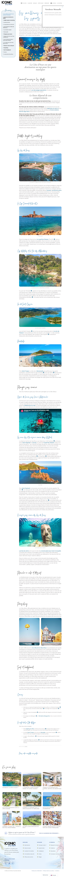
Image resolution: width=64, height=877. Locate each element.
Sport (25, 746)
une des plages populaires (38, 90)
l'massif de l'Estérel (48, 442)
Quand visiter (41, 848)
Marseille (43, 732)
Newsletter (53, 851)
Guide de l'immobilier (29, 851)
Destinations (27, 845)
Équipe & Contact (54, 845)
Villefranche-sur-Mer (30, 405)
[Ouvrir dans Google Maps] (54, 239)
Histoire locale (27, 848)
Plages (40, 857)
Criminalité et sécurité (29, 854)
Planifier (30, 3)
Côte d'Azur (40, 3)
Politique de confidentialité (37, 870)
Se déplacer (41, 851)
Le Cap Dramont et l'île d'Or (9, 24)
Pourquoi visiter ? (42, 845)
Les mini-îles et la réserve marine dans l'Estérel (8, 40)
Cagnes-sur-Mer (30, 728)
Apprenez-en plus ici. (53, 108)
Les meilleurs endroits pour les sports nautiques (8, 14)
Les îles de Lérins (24, 551)
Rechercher (45, 875)
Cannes (49, 190)
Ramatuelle (40, 371)
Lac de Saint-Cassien (7, 29)
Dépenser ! (47, 3)
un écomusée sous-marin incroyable (50, 551)
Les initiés (59, 3)
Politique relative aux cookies (48, 870)
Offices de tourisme (28, 857)
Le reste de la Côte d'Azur (8, 54)
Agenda (54, 3)
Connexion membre (55, 854)
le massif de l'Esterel (42, 239)
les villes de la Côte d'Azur (39, 648)
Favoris (25, 3)
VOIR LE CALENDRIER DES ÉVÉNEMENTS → (49, 833)
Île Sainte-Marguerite (44, 716)
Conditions (57, 870)
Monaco (35, 3)
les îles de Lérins (56, 190)
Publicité (53, 848)
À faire (40, 854)
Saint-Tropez (25, 371)
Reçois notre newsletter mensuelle (28, 753)
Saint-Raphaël (26, 442)
